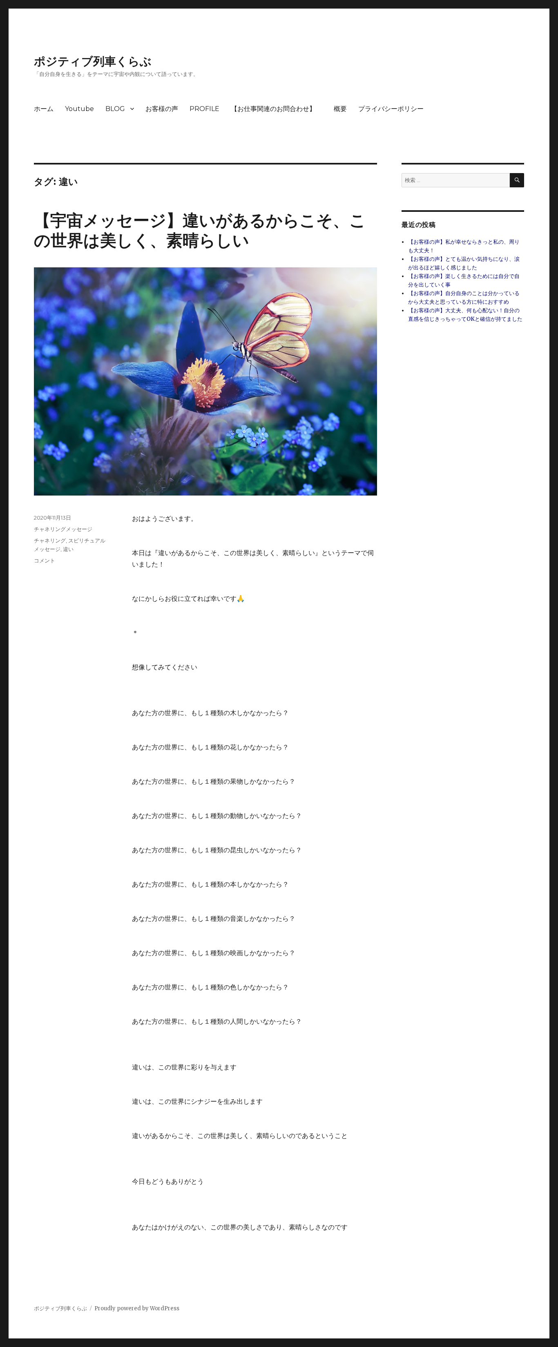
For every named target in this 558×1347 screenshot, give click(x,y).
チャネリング (50, 540)
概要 (340, 109)
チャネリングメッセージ (63, 529)
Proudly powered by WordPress (136, 1308)
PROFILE (204, 109)
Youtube (79, 109)
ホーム (44, 109)
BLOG (115, 109)
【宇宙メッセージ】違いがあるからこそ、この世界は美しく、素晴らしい (200, 230)
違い (68, 549)
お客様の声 (161, 109)
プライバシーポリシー (391, 109)
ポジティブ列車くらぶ (93, 61)
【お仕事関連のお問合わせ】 (276, 109)
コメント (44, 560)
